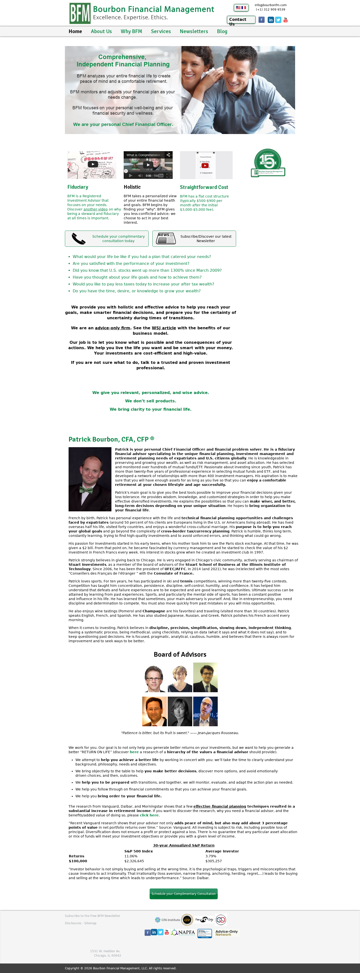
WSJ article (164, 328)
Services (161, 31)
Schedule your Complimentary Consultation (184, 894)
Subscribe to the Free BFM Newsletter (92, 916)
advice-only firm (112, 328)
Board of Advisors (180, 654)
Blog (222, 31)
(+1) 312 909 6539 (270, 9)
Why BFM (131, 31)
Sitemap (90, 923)
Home (75, 31)
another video (96, 209)
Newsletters (194, 31)
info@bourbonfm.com (271, 5)
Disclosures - (74, 923)
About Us (101, 31)
